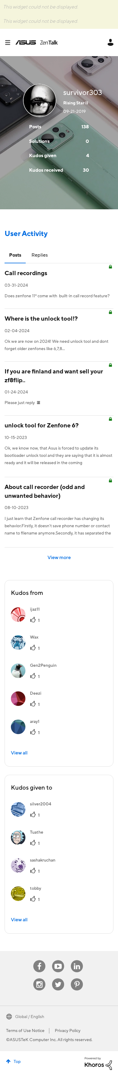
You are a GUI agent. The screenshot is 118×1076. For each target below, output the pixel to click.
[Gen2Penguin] (36, 676)
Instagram (39, 978)
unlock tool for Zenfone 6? (42, 426)
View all (19, 753)
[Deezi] (28, 704)
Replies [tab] (39, 255)
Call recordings (26, 273)
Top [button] (17, 1061)
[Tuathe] (29, 843)
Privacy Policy (67, 1031)
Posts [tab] (15, 255)
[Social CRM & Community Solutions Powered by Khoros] (98, 1063)
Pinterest (76, 978)
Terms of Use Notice (25, 1031)
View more (59, 558)
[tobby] (28, 899)
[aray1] (27, 733)
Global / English (29, 1017)
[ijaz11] (27, 620)
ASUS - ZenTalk (36, 42)
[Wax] (27, 648)
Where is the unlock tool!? (41, 319)
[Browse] (10, 42)
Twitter (58, 978)
